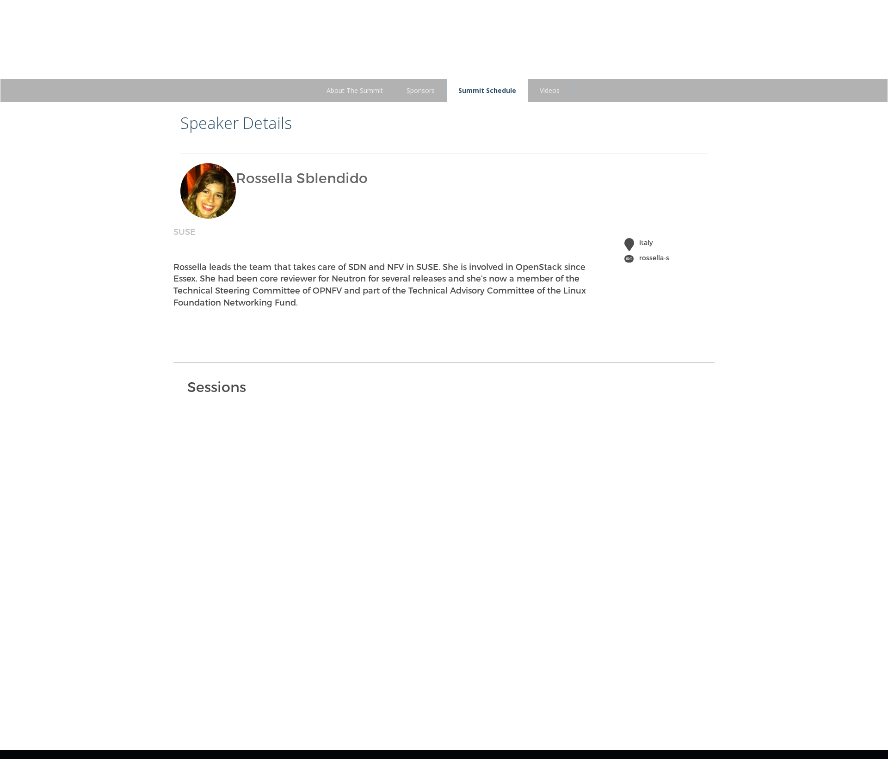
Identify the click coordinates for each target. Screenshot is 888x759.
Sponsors (421, 90)
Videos (550, 90)
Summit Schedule (487, 90)
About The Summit (355, 90)
